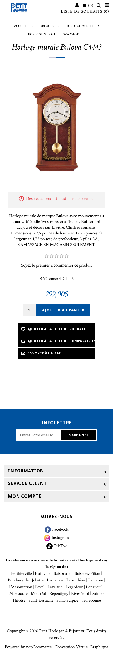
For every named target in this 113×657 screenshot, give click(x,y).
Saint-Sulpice (67, 600)
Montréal (38, 593)
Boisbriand (62, 573)
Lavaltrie (55, 587)
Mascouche (18, 593)
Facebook (59, 529)
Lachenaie (55, 580)
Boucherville (18, 580)
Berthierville (21, 573)
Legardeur (74, 587)
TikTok (60, 546)
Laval (39, 587)
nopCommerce (39, 647)
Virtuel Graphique (92, 647)
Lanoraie (95, 580)
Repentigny (58, 593)
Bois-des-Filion (87, 573)
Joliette (38, 580)
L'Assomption (20, 587)
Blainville (42, 573)
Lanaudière (75, 580)
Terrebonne (91, 600)
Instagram (59, 537)
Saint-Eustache (41, 600)
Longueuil (94, 587)
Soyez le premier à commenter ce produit (56, 265)
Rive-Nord (80, 593)
